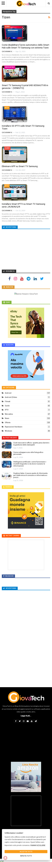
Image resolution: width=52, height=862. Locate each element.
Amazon (9, 287)
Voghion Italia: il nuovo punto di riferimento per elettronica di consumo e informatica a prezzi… (30, 475)
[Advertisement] (26, 248)
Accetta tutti (26, 852)
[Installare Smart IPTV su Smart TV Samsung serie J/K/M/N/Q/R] (14, 192)
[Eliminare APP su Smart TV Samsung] (14, 154)
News (7, 418)
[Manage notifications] (5, 858)
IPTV (7, 108)
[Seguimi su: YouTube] (21, 278)
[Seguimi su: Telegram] (28, 278)
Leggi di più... (26, 716)
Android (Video (11, 397)
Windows (8, 431)
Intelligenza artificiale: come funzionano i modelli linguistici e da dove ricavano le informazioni (29, 464)
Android (8, 393)
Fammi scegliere (37, 845)
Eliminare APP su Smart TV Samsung (20, 166)
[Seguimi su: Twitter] (42, 278)
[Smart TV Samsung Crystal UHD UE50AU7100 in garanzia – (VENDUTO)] (14, 74)
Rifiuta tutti (26, 856)
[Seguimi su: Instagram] (15, 278)
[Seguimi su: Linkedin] (35, 278)
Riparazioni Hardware (13, 427)
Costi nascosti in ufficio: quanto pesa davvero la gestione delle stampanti (31, 444)
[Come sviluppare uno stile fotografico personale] (6, 454)
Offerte (7, 422)
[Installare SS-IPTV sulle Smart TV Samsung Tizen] (14, 114)
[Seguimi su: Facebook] (9, 278)
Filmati (7, 401)
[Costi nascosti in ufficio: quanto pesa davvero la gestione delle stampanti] (6, 445)
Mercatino (10, 67)
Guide (7, 27)
